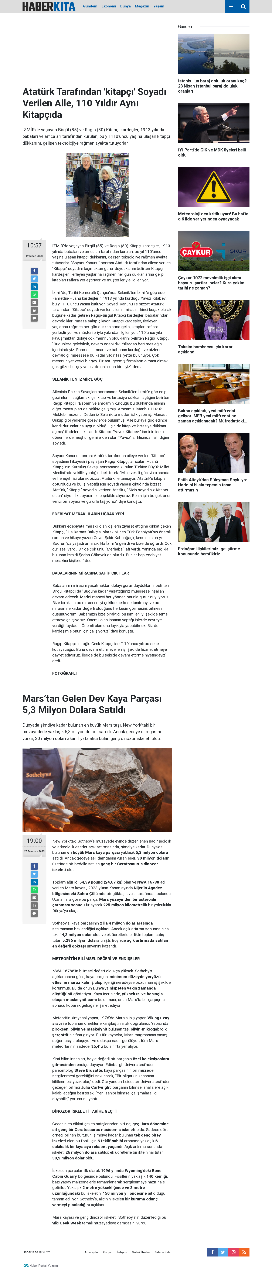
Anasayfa (91, 1252)
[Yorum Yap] (34, 318)
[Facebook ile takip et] (212, 1252)
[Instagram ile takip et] (233, 1252)
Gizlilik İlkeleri (141, 1252)
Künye (107, 1252)
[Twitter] (34, 278)
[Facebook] (34, 271)
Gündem (90, 6)
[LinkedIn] (34, 286)
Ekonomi (109, 6)
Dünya (125, 6)
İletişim (122, 1252)
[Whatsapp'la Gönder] (34, 294)
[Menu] (231, 7)
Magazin (142, 6)
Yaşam (158, 6)
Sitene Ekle (162, 1252)
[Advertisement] (97, 54)
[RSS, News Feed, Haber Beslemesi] (244, 1252)
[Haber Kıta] (49, 6)
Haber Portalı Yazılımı (44, 1265)
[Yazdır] (34, 310)
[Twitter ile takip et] (223, 1252)
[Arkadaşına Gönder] (34, 302)
